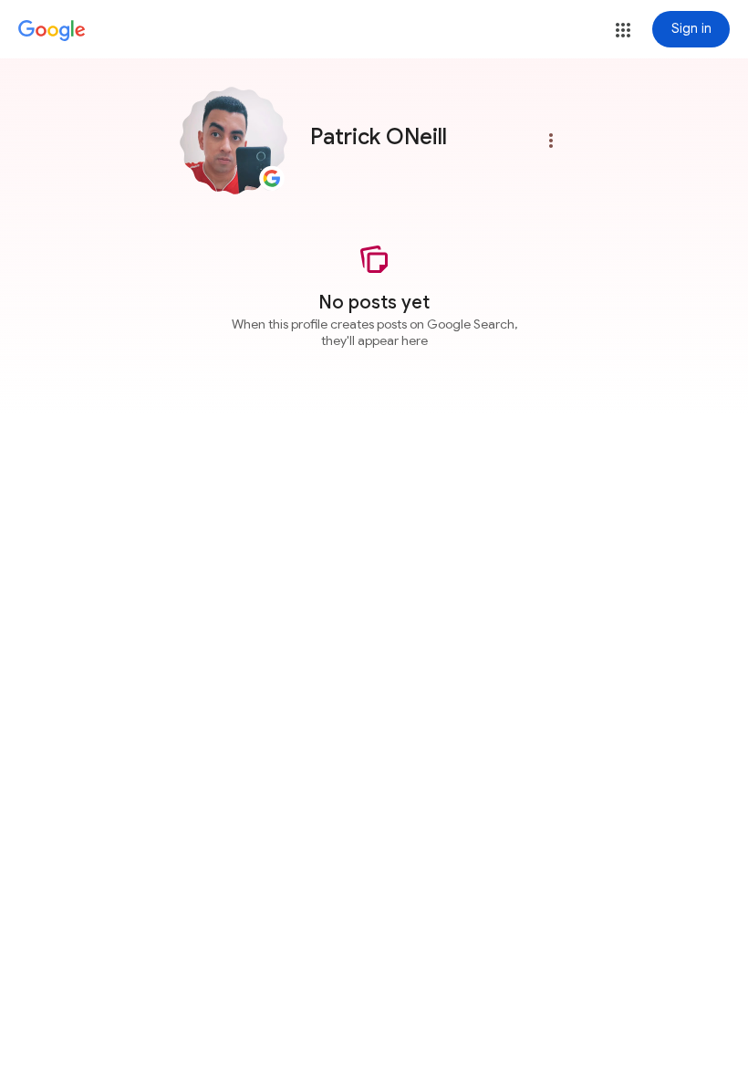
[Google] (52, 31)
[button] (623, 30)
